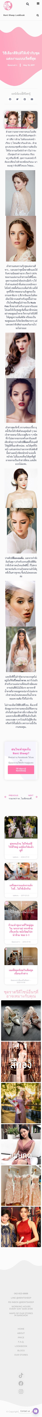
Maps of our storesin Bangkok (21, 1314)
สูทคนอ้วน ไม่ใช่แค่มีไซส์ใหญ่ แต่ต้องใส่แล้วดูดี (21, 847)
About (21, 1333)
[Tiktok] (21, 1375)
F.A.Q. (21, 1342)
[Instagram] (21, 1391)
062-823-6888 (21, 1293)
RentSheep (30, 1411)
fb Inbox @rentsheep (21, 1302)
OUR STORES (21, 1355)
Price (21, 1337)
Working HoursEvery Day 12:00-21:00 (21, 1307)
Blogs (21, 1350)
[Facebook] (21, 1383)
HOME (21, 1329)
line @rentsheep (21, 1298)
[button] (27, 4)
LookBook (21, 1346)
